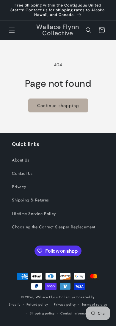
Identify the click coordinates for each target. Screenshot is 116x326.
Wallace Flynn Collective (56, 297)
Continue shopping (58, 105)
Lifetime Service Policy (34, 214)
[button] (11, 30)
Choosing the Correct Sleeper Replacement (53, 227)
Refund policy (37, 304)
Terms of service (94, 304)
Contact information (76, 313)
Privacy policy (65, 304)
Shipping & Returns (30, 200)
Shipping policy (42, 313)
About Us (20, 160)
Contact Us (22, 173)
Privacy (19, 187)
